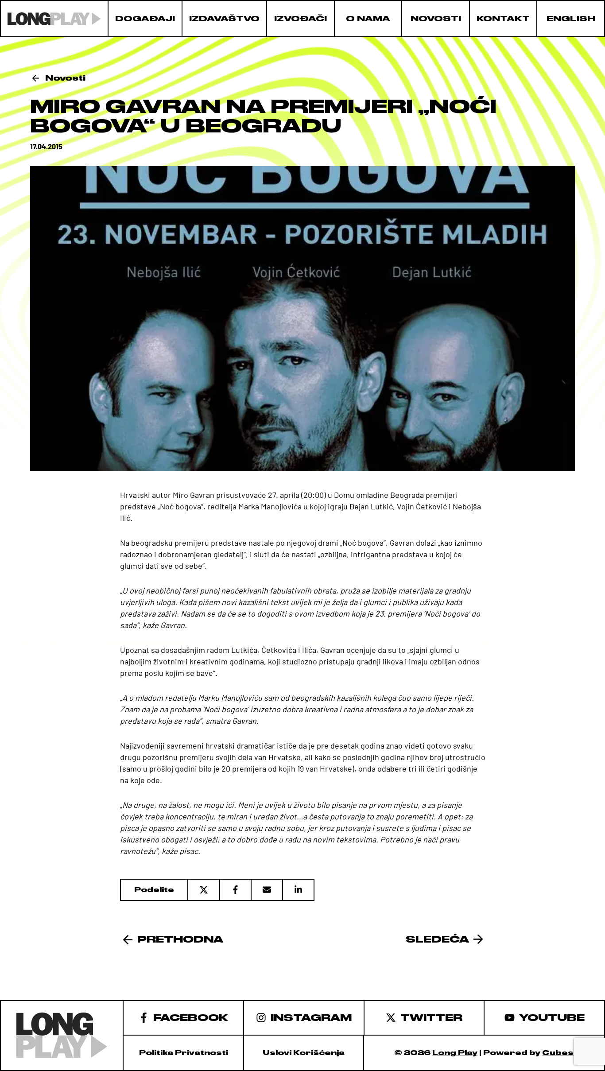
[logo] (54, 18)
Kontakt (503, 18)
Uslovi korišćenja (304, 1053)
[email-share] (266, 890)
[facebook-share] (235, 890)
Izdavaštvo (224, 18)
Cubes (558, 1053)
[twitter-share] (203, 890)
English (571, 18)
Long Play (454, 1053)
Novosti (436, 18)
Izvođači (300, 18)
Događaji (145, 18)
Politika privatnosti (183, 1053)
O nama (368, 18)
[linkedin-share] (298, 890)
